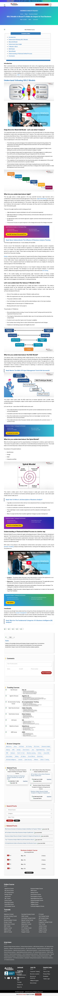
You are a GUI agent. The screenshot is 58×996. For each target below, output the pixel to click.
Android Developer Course (37, 900)
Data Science (26, 749)
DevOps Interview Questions (26, 946)
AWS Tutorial (7, 926)
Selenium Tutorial (25, 922)
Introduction (12, 37)
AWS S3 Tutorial (8, 932)
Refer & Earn (33, 983)
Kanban (6, 256)
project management (21, 612)
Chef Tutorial (42, 924)
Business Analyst (33, 14)
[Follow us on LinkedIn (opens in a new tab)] (15, 978)
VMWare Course (34, 902)
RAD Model (12, 49)
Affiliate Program (34, 980)
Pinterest (18, 629)
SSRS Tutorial (7, 930)
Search (10, 820)
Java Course (8, 896)
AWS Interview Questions (38, 946)
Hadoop (8, 749)
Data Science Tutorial (9, 924)
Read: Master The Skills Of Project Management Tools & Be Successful (28, 370)
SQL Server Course (9, 890)
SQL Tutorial (7, 918)
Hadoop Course (34, 892)
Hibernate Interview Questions (19, 950)
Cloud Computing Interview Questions (30, 954)
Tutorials (19, 982)
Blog (18, 980)
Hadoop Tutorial (8, 928)
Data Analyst (9, 756)
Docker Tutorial (42, 932)
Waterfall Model (13, 42)
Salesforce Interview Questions (43, 948)
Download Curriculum (12, 433)
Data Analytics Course (36, 896)
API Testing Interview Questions (39, 952)
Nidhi (29, 19)
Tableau (17, 756)
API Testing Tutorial (43, 918)
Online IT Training (44, 759)
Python (39, 753)
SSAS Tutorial (24, 916)
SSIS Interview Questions (47, 957)
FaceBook (5, 629)
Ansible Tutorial (42, 928)
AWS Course (34, 890)
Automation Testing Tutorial (28, 918)
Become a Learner (34, 974)
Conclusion (12, 56)
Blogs (26, 14)
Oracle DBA (46, 753)
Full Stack (21, 746)
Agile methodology (42, 198)
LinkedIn (13, 629)
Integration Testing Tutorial (45, 922)
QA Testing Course (9, 892)
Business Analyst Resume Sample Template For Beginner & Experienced (22, 836)
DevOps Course (8, 894)
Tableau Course (34, 904)
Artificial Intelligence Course (37, 906)
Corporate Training (34, 971)
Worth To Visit (21, 753)
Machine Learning (31, 753)
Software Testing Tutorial (10, 916)
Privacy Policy (46, 974)
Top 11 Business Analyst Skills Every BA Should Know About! (19, 839)
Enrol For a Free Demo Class (14, 525)
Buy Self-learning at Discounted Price (16, 234)
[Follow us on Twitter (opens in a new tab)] (5, 978)
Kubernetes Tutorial (26, 924)
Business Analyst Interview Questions (12, 946)
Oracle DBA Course (9, 904)
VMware (36, 759)
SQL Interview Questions (31, 948)
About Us (19, 987)
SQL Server (36, 746)
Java (33, 749)
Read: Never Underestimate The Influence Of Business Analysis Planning (28, 240)
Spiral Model (12, 51)
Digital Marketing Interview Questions (24, 952)
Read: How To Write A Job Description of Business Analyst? (24, 499)
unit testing (45, 270)
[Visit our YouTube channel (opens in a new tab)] (8, 978)
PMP (7, 753)
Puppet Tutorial (42, 920)
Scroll (55, 988)
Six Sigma (23, 756)
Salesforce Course (9, 888)
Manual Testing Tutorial (27, 920)
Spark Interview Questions (32, 950)
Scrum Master (31, 756)
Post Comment (46, 672)
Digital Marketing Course (37, 898)
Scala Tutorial (24, 926)
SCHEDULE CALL (47, 1)
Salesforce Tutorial (8, 914)
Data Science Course (36, 894)
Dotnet (48, 749)
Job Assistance (21, 977)
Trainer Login (46, 978)
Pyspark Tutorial (25, 932)
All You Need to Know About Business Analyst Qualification (19, 832)
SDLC (18, 75)
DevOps (19, 749)
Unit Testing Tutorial (44, 916)
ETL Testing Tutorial (26, 928)
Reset (17, 820)
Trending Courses (21, 975)
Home (21, 14)
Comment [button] (35, 19)
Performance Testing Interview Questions (39, 955)
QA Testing (29, 746)
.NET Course (7, 898)
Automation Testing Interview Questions (33, 957)
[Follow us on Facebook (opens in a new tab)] (12, 978)
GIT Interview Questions (9, 959)
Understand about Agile (15, 44)
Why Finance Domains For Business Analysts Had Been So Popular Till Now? (16, 777)
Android (20, 759)
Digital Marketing (40, 749)
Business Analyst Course (37, 888)
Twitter (9, 629)
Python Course (8, 900)
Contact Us (20, 984)
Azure (15, 746)
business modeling (9, 546)
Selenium (12, 753)
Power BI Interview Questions (15, 954)
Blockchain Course (9, 902)
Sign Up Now (10, 602)
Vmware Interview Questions (44, 950)
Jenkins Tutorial (43, 926)
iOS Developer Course (10, 906)
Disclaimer (45, 976)
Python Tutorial (25, 930)
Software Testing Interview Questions (17, 948)
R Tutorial (41, 914)
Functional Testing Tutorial (28, 914)
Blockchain (40, 756)
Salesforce (8, 746)
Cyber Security (28, 759)
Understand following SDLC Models (18, 39)
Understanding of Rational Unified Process (20, 53)
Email (22, 629)
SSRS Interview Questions (44, 954)
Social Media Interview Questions (23, 955)
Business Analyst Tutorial (10, 920)
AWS (13, 749)
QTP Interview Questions (18, 957)
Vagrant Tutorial (43, 930)
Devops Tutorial (8, 922)
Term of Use (46, 971)
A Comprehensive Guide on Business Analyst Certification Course (21, 843)
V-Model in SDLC (13, 46)
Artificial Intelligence (11, 759)
